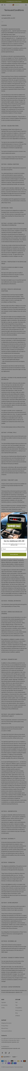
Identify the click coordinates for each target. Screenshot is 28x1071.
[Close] (25, 514)
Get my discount (14, 554)
